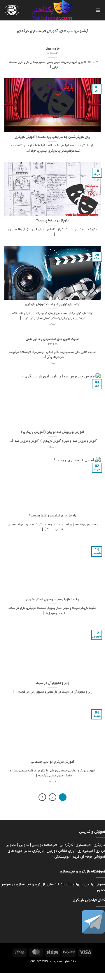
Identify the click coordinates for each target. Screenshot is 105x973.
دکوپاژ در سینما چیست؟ (52, 221)
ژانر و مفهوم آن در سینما (52, 683)
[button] (98, 10)
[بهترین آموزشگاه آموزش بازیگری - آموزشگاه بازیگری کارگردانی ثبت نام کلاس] (52, 10)
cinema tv (53, 49)
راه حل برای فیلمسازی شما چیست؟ (52, 516)
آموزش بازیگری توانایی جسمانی (52, 762)
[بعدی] (42, 797)
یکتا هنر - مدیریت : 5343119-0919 (52, 961)
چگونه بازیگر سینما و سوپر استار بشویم (52, 599)
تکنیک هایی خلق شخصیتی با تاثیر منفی (53, 339)
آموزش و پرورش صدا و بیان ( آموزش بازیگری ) (52, 432)
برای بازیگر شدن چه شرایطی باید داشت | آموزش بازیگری (52, 137)
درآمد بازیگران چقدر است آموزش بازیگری (52, 304)
